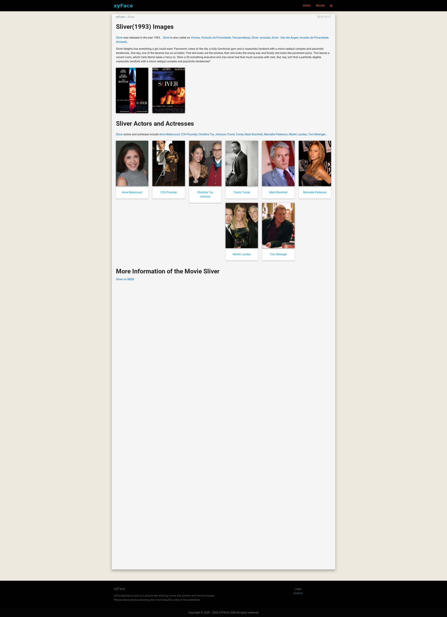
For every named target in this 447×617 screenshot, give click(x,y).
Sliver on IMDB (125, 279)
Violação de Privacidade (216, 37)
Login (298, 589)
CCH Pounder (189, 134)
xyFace (120, 17)
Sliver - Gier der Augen (285, 37)
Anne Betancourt (169, 134)
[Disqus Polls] (223, 328)
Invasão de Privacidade (314, 37)
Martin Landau (298, 134)
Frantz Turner (235, 134)
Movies (320, 5)
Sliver (119, 37)
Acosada (121, 41)
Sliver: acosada (260, 37)
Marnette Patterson (276, 134)
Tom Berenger (316, 134)
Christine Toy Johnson (212, 134)
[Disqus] (223, 420)
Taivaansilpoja (241, 37)
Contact (298, 593)
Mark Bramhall (254, 134)
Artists (307, 5)
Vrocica (195, 37)
